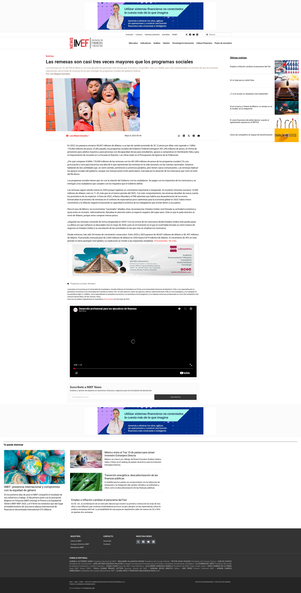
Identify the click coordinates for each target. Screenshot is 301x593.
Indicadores (145, 43)
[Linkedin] (197, 35)
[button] (178, 135)
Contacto (139, 35)
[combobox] (218, 34)
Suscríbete (166, 35)
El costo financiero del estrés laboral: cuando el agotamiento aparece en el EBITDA (249, 121)
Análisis (156, 43)
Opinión (166, 43)
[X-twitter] (187, 35)
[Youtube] (194, 35)
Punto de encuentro (223, 43)
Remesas (91, 284)
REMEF (174, 35)
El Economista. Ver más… (166, 241)
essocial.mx (90, 588)
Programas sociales (78, 284)
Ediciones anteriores (152, 35)
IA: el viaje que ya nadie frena (242, 80)
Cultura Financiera (204, 43)
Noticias (50, 56)
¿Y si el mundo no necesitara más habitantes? (249, 94)
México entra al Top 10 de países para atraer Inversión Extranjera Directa (130, 454)
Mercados (133, 43)
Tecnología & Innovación (183, 43)
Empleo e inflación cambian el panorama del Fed (250, 66)
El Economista (108, 299)
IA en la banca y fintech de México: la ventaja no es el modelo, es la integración (251, 107)
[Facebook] (190, 35)
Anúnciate (129, 35)
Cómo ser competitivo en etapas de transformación (251, 135)
